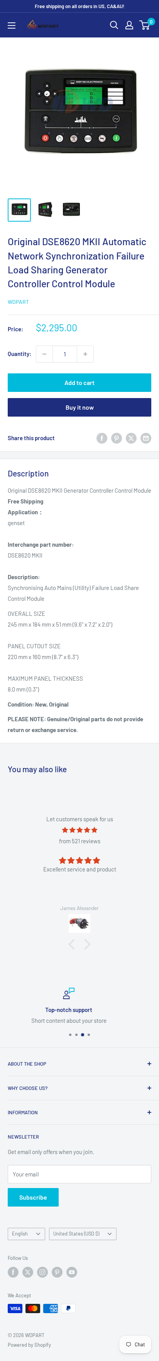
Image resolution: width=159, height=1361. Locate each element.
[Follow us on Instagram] (42, 1272)
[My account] (129, 25)
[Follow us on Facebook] (13, 1272)
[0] (145, 25)
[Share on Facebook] (101, 438)
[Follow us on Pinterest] (57, 1272)
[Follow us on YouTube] (71, 1272)
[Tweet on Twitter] (131, 438)
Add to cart (79, 382)
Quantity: (19, 353)
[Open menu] (11, 25)
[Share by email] (145, 438)
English (20, 1233)
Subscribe (33, 1197)
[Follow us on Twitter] (27, 1272)
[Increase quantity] (85, 354)
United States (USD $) (76, 1233)
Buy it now (80, 407)
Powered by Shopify (29, 1345)
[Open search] (114, 25)
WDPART (18, 301)
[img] (79, 830)
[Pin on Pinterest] (116, 438)
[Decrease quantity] (44, 354)
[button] (73, 944)
